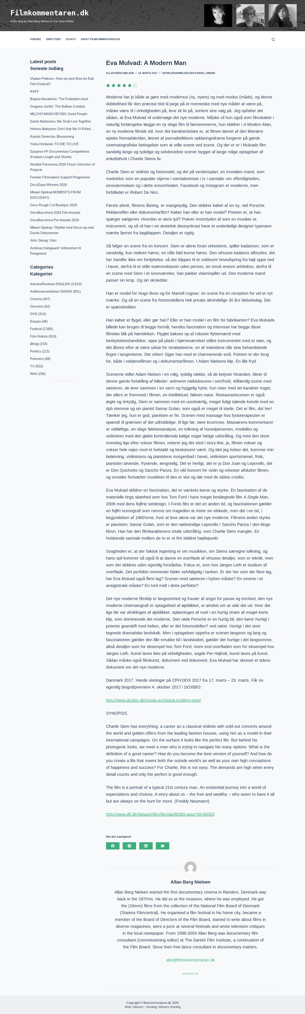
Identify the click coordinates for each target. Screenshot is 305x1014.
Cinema (210, 73)
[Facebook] (113, 846)
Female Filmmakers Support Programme (60, 177)
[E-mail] (162, 846)
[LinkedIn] (146, 846)
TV (32, 366)
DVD (33, 314)
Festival (36, 329)
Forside (35, 39)
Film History (39, 336)
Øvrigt (34, 344)
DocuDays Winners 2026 (48, 185)
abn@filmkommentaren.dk (190, 960)
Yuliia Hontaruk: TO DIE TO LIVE (54, 144)
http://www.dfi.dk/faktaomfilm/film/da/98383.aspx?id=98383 (160, 814)
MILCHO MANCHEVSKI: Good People (58, 114)
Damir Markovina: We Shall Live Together (60, 121)
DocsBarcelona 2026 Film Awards (55, 212)
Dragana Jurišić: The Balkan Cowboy (57, 106)
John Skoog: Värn (43, 240)
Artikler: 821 (190, 973)
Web (33, 374)
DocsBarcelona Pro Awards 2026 (54, 220)
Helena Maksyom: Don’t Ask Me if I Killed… (62, 129)
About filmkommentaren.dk (100, 39)
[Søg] (273, 39)
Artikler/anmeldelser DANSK (183, 73)
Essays (71, 39)
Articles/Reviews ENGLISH (50, 284)
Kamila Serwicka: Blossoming (52, 136)
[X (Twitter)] (129, 846)
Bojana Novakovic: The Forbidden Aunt (59, 99)
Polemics (37, 359)
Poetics (35, 351)
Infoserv (138, 1007)
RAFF (34, 91)
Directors (53, 39)
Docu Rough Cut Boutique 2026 (53, 205)
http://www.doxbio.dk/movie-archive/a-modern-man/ (153, 700)
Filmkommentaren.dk (49, 13)
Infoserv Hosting (169, 1007)
